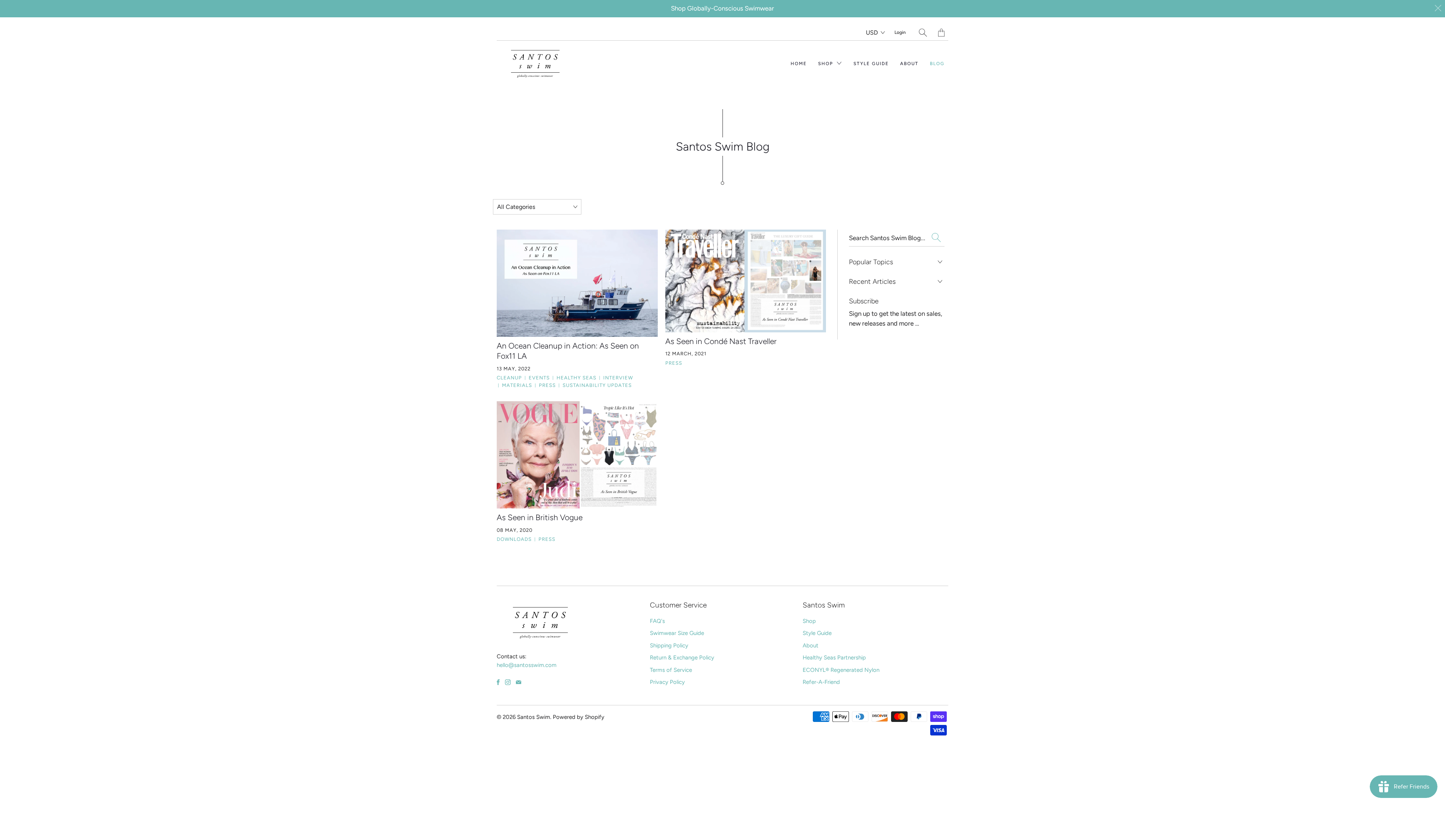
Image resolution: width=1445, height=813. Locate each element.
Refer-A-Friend (821, 682)
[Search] (923, 32)
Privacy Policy (667, 682)
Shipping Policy (669, 645)
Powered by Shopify (578, 717)
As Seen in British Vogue (540, 517)
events (537, 378)
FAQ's (657, 621)
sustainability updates (595, 385)
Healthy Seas (574, 378)
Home (799, 63)
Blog (937, 63)
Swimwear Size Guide (677, 633)
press (545, 385)
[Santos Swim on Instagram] (508, 682)
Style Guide (871, 63)
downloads (514, 539)
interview (616, 378)
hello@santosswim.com (527, 665)
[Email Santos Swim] (518, 682)
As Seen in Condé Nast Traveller (721, 341)
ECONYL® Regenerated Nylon (841, 670)
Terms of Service (671, 670)
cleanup (509, 378)
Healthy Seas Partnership (834, 657)
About (909, 63)
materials (515, 385)
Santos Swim (533, 717)
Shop (826, 63)
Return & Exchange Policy (682, 657)
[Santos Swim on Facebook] (498, 682)
